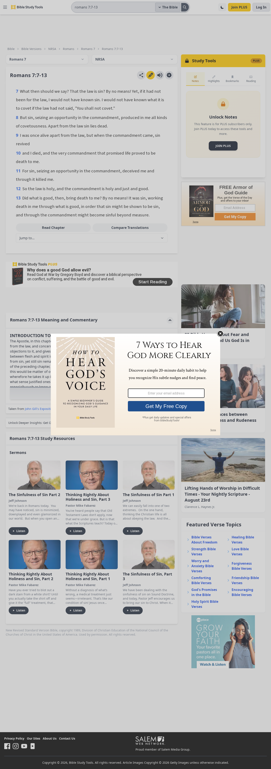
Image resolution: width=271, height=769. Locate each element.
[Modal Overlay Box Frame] (135, 384)
